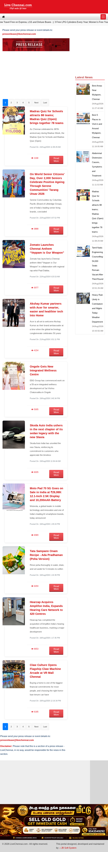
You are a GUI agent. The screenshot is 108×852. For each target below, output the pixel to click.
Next (36, 102)
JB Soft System (68, 848)
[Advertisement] (36, 73)
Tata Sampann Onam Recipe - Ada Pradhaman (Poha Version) (46, 555)
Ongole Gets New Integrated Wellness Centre (43, 370)
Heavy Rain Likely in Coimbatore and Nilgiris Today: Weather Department (97, 308)
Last (45, 102)
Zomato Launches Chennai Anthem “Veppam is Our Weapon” (47, 248)
